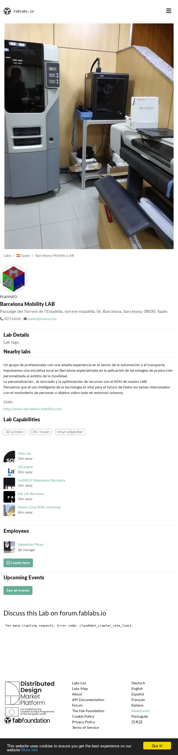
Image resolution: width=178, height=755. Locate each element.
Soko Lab (24, 453)
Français (138, 700)
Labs (7, 255)
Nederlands (140, 711)
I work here (20, 563)
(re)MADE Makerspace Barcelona (41, 480)
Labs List (79, 683)
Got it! (157, 746)
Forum (77, 705)
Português (139, 716)
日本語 (137, 722)
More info (29, 749)
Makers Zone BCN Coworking (39, 507)
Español (137, 694)
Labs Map (80, 689)
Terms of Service (85, 728)
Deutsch (138, 683)
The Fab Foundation (88, 711)
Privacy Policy (83, 722)
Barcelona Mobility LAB (54, 255)
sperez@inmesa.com (42, 319)
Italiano (137, 705)
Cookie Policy (83, 716)
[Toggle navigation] (168, 11)
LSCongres (25, 467)
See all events (17, 590)
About (77, 694)
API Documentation (88, 700)
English (137, 689)
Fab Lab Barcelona (31, 494)
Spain (25, 255)
